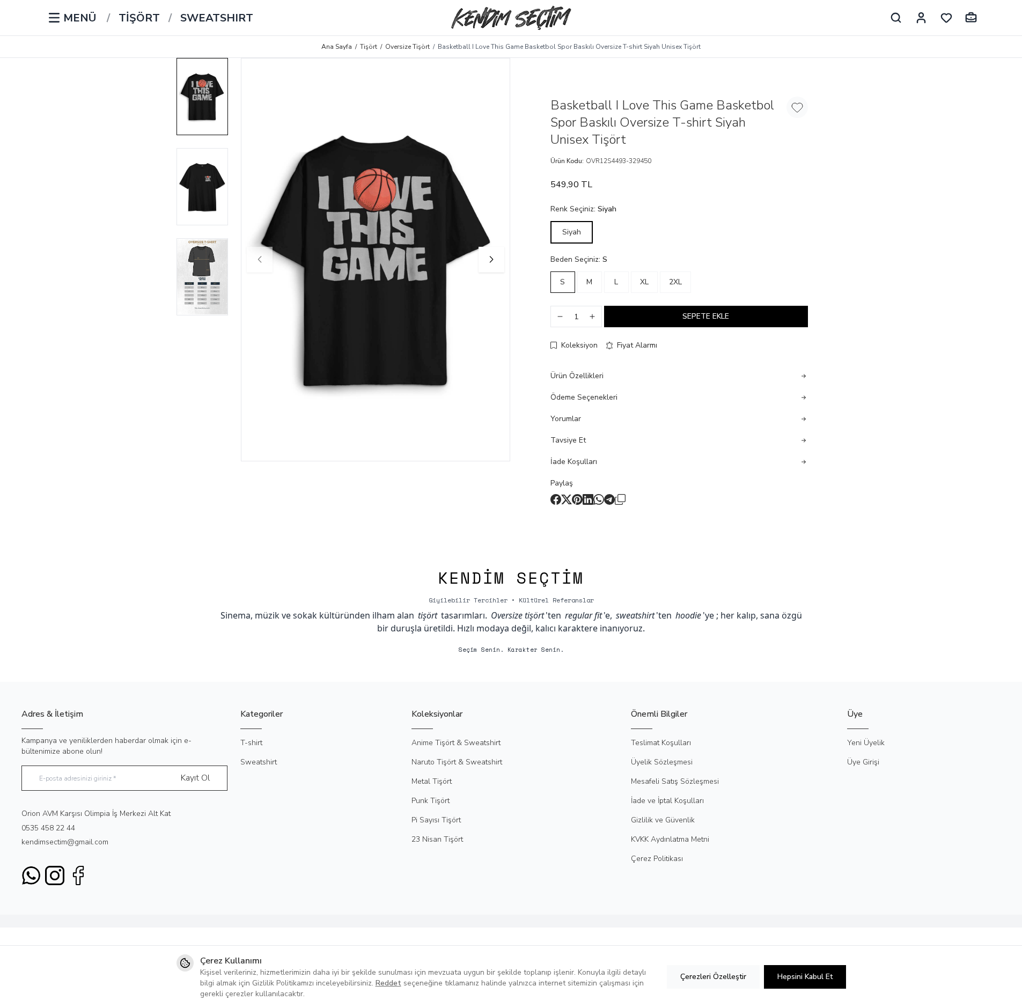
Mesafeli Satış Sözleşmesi (675, 781)
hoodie (688, 615)
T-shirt (251, 743)
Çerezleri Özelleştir (713, 977)
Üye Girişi (863, 762)
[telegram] (609, 499)
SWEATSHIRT (216, 18)
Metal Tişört (431, 781)
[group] (375, 259)
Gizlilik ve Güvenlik (663, 820)
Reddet (388, 983)
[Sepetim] (971, 18)
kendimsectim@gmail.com (64, 842)
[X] (566, 499)
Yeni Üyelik (866, 743)
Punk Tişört (430, 801)
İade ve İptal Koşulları (667, 801)
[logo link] (511, 17)
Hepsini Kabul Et (805, 977)
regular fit (583, 615)
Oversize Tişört (407, 46)
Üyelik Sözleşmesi (662, 762)
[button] (260, 260)
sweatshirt (635, 615)
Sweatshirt (258, 762)
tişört (427, 615)
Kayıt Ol (195, 778)
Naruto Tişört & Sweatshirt (456, 762)
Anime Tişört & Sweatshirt (456, 743)
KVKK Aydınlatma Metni (670, 839)
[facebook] (555, 499)
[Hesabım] (921, 17)
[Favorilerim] (946, 18)
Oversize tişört (517, 615)
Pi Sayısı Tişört (436, 820)
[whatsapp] (598, 499)
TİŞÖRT (139, 18)
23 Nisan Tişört (437, 839)
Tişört (368, 46)
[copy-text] (620, 499)
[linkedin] (588, 499)
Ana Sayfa (336, 46)
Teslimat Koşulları (661, 743)
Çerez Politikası (657, 859)
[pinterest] (577, 499)
